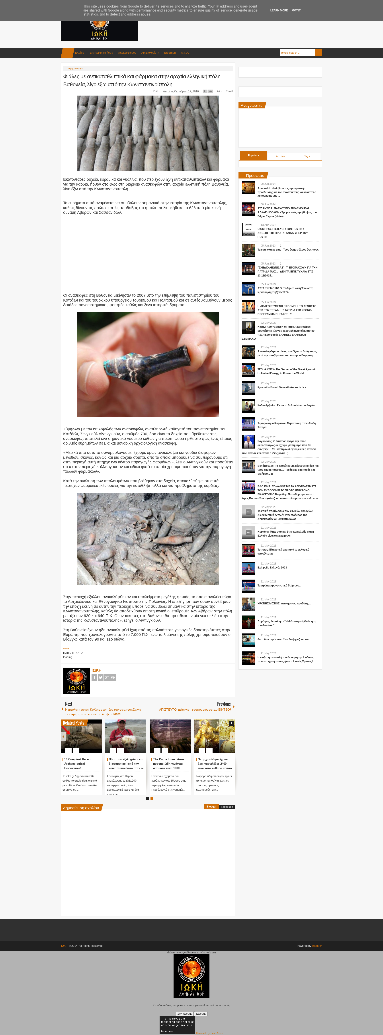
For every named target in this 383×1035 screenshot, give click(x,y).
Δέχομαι (201, 1013)
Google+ (107, 677)
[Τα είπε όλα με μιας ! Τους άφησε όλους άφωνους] (248, 250)
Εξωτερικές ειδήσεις (101, 52)
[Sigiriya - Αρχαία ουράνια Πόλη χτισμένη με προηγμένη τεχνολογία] (74, 736)
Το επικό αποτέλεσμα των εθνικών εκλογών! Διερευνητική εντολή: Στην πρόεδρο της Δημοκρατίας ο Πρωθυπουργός (285, 515)
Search (318, 52)
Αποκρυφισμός (127, 52)
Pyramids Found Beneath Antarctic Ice (282, 387)
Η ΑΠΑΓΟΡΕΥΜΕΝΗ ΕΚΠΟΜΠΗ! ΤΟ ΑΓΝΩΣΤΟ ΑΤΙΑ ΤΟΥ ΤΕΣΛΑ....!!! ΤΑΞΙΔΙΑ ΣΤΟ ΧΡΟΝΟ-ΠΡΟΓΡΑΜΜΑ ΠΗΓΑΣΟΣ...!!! (287, 310)
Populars (253, 155)
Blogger (212, 806)
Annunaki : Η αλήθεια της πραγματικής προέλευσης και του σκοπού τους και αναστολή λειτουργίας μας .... (287, 192)
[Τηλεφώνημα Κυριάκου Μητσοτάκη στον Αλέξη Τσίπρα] (248, 424)
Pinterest (113, 677)
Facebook (94, 677)
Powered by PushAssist (209, 1033)
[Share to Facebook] (78, 740)
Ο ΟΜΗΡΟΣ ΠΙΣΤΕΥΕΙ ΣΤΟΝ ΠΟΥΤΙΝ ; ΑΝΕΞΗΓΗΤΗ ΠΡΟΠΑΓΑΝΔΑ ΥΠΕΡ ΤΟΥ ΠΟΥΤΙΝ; (283, 233)
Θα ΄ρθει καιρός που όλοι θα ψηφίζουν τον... (284, 639)
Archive (280, 156)
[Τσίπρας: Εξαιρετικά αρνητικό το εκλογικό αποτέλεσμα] (248, 550)
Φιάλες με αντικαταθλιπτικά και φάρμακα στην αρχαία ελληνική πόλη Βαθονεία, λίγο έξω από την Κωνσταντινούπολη (142, 80)
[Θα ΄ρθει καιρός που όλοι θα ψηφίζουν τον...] (248, 640)
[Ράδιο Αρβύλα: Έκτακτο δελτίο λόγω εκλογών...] (248, 406)
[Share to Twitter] (84, 740)
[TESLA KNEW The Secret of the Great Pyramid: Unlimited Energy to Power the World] (248, 370)
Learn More (279, 10)
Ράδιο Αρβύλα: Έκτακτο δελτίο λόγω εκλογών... (287, 405)
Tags (307, 156)
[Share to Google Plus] (90, 740)
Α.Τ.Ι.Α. (185, 52)
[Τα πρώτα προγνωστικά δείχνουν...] (248, 586)
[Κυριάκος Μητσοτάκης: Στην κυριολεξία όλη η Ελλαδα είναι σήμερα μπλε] (248, 532)
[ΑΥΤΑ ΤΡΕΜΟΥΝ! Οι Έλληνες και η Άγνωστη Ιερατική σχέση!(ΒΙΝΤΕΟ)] (248, 289)
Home (67, 53)
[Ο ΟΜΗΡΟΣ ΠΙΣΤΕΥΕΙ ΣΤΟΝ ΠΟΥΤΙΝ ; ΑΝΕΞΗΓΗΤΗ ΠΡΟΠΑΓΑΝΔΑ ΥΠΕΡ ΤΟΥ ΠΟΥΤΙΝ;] (248, 229)
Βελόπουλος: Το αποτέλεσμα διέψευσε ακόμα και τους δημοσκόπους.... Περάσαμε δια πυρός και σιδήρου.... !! (288, 469)
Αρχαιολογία (148, 52)
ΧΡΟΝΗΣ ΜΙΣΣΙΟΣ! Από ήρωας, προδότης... (284, 603)
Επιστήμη (170, 52)
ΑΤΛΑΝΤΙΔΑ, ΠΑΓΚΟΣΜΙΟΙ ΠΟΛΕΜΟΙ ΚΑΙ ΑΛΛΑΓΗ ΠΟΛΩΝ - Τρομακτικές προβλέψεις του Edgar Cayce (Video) (287, 212)
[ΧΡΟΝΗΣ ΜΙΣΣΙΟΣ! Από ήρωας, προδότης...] (248, 604)
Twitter (101, 677)
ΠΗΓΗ (66, 648)
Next (232, 736)
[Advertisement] (241, 22)
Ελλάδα (79, 52)
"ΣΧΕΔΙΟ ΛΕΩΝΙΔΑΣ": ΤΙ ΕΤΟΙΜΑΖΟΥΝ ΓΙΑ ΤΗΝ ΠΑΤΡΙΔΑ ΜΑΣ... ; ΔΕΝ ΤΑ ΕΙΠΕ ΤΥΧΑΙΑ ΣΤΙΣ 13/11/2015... (288, 271)
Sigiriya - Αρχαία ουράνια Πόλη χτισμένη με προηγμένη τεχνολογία (75, 764)
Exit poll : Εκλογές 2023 (272, 567)
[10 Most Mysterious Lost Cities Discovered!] (119, 736)
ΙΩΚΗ (156, 91)
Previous (63, 736)
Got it (296, 10)
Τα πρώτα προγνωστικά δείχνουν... (279, 585)
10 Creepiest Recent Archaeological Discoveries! (160, 764)
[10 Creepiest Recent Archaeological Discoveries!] (163, 736)
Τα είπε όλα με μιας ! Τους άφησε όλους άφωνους (288, 249)
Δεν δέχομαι (185, 1013)
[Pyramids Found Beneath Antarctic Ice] (248, 388)
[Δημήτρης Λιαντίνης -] (248, 622)
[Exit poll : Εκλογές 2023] (248, 568)
